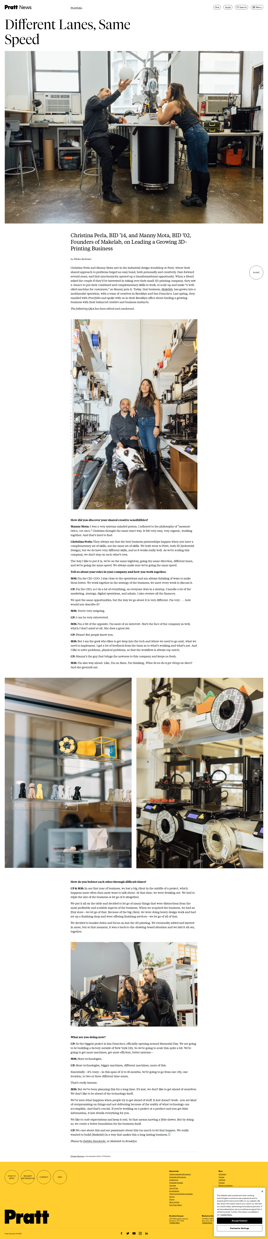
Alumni (172, 1197)
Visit (60, 1177)
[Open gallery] (134, 137)
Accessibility (174, 1191)
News (25, 7)
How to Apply (12, 1177)
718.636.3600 (174, 1223)
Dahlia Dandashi (94, 1141)
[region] (239, 1212)
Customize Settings (239, 1228)
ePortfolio (222, 1174)
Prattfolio (76, 8)
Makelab (167, 289)
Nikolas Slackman (77, 1156)
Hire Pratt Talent (175, 1205)
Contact (44, 1177)
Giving (171, 1199)
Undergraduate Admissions (180, 1174)
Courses (172, 1185)
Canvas (221, 1177)
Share (256, 272)
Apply (228, 7)
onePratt (222, 1180)
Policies (222, 1183)
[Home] (27, 1217)
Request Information (27, 1177)
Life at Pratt (173, 1188)
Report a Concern (226, 1185)
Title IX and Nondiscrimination (181, 1194)
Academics (173, 1180)
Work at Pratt (174, 1202)
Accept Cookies (239, 1220)
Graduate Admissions (177, 1177)
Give (217, 7)
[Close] (262, 1191)
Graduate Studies (176, 1183)
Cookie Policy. (226, 1214)
